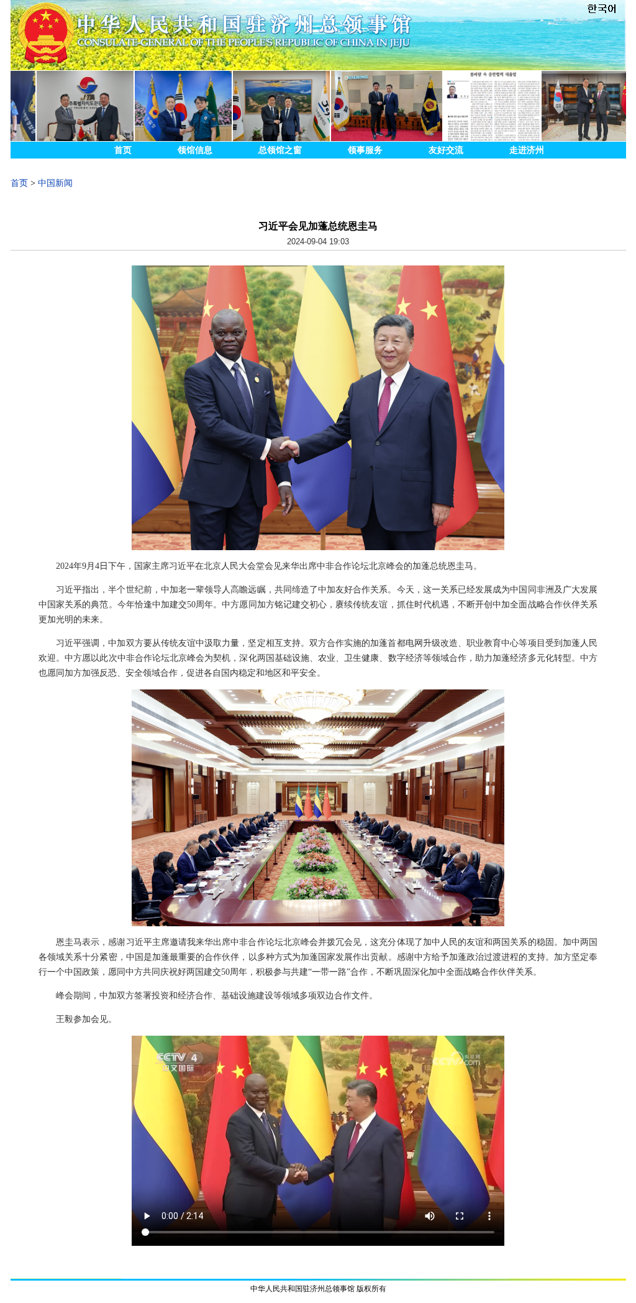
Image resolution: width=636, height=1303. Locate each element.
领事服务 (365, 150)
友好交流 (446, 150)
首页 (123, 150)
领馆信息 (195, 150)
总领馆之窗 (280, 150)
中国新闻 (55, 183)
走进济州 (526, 150)
